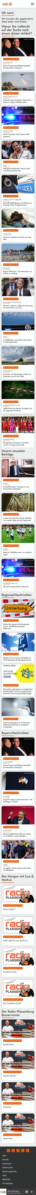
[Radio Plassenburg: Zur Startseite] (16, 4)
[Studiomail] (22, 1150)
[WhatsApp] (8, 1150)
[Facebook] (13, 1150)
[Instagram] (18, 1150)
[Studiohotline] (27, 1150)
